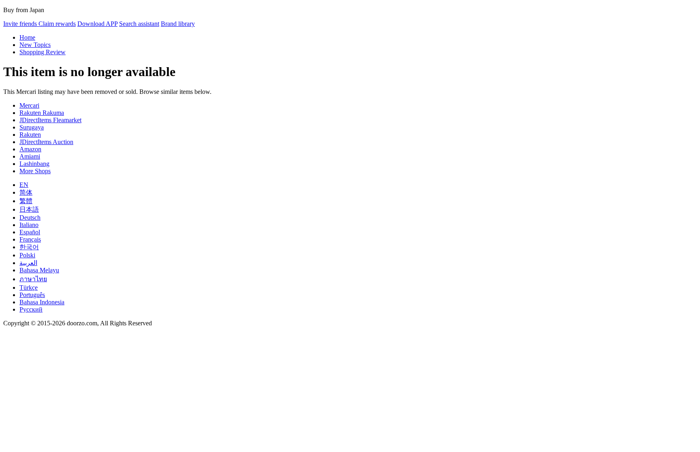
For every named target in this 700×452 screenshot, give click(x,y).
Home (27, 37)
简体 (25, 192)
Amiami (29, 156)
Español (29, 232)
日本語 (29, 209)
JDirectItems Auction (46, 141)
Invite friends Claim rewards (39, 23)
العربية (28, 262)
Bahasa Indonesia (41, 302)
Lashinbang (34, 163)
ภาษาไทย (33, 279)
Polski (27, 255)
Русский (31, 309)
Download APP (97, 23)
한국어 (29, 247)
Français (30, 239)
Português (32, 294)
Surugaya (31, 127)
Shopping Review (42, 52)
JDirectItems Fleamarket (50, 120)
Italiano (28, 224)
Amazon (30, 149)
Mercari (29, 105)
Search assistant (139, 23)
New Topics (35, 44)
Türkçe (28, 287)
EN (23, 184)
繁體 (25, 200)
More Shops (35, 171)
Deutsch (30, 217)
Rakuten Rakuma (41, 112)
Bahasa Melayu (39, 270)
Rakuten (30, 134)
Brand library (178, 23)
